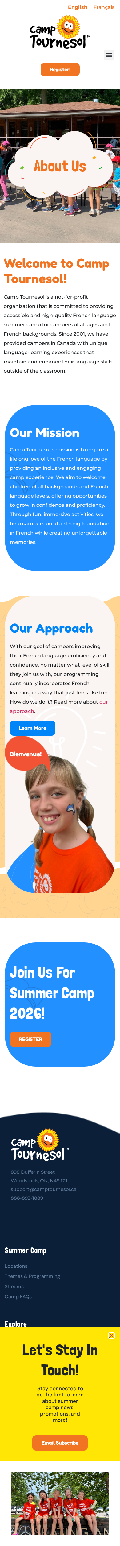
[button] (111, 1335)
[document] (60, 773)
